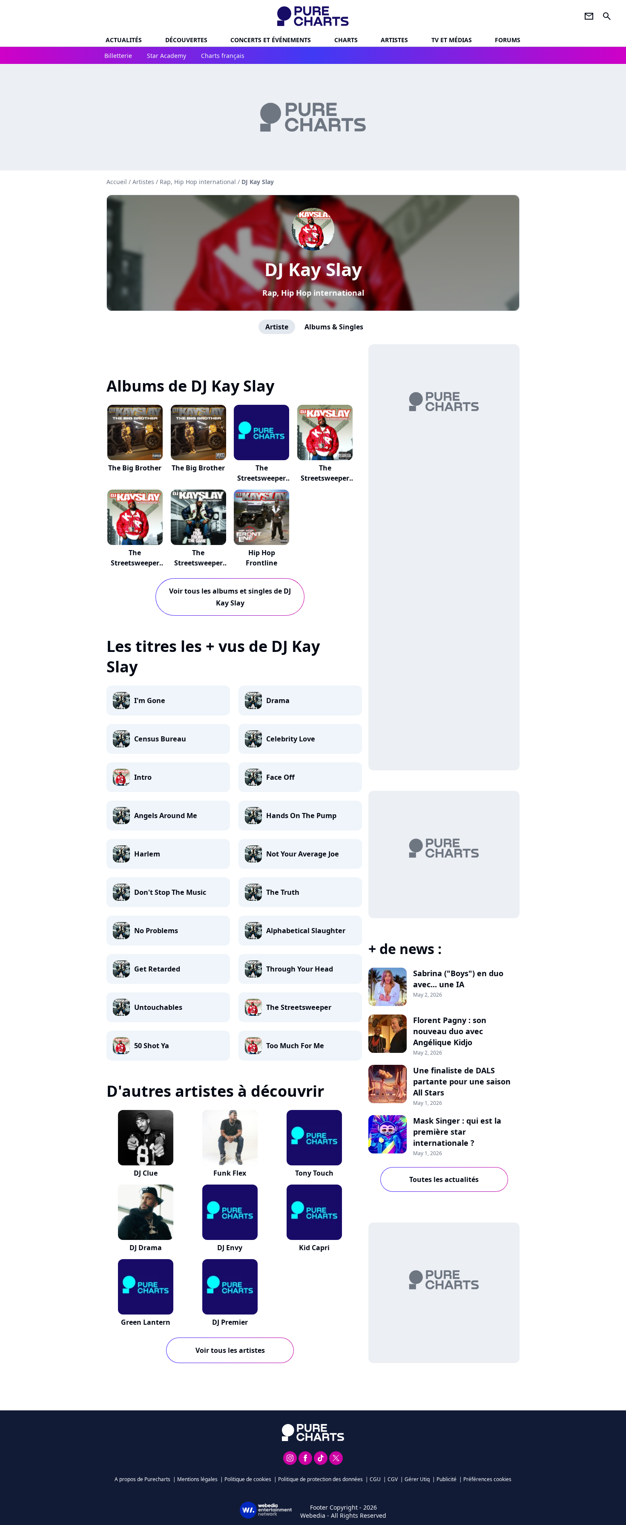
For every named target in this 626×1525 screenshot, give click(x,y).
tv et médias (451, 40)
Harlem (147, 854)
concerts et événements (270, 40)
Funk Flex (229, 1173)
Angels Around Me (165, 815)
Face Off (280, 777)
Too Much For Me (295, 1045)
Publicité (446, 1479)
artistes (394, 40)
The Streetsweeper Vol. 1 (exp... (261, 478)
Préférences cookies (487, 1479)
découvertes (186, 40)
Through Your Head (299, 969)
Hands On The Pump (301, 815)
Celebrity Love (290, 739)
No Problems (156, 930)
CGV (393, 1479)
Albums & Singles (333, 327)
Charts (346, 40)
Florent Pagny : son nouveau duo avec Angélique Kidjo (449, 1031)
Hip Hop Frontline (261, 558)
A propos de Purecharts (142, 1479)
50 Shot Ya (151, 1045)
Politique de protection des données (320, 1479)
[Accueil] (313, 16)
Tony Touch (314, 1173)
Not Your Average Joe (302, 854)
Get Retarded (157, 969)
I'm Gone (149, 700)
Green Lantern (145, 1322)
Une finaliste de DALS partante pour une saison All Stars (462, 1081)
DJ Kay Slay (313, 269)
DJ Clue (146, 1173)
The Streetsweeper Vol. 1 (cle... (135, 563)
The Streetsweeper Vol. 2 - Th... (198, 563)
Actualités (124, 40)
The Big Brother (134, 468)
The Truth (282, 892)
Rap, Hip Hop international (313, 293)
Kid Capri (314, 1247)
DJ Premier (230, 1322)
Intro (143, 777)
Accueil (116, 182)
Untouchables (158, 1007)
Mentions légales (197, 1479)
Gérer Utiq (417, 1479)
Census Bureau (160, 739)
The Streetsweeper (298, 1007)
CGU (375, 1479)
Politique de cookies (247, 1479)
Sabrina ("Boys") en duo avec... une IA (458, 978)
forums (507, 40)
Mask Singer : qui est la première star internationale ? (457, 1132)
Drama (278, 700)
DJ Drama (145, 1247)
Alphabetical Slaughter (305, 930)
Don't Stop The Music (170, 892)
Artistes (143, 182)
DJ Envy (229, 1247)
